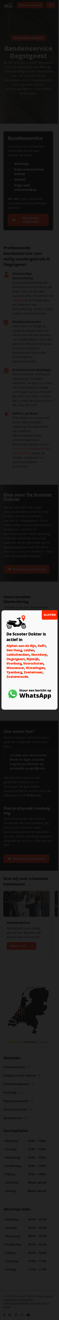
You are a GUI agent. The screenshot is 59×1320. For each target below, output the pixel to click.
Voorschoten (33, 663)
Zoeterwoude (17, 676)
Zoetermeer (33, 672)
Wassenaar (15, 668)
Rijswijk (32, 659)
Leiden (29, 650)
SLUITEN (50, 614)
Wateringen (35, 668)
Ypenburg (14, 672)
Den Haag (14, 650)
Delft (42, 646)
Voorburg (13, 663)
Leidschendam (18, 654)
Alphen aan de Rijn (21, 646)
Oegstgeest (15, 659)
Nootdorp (39, 654)
